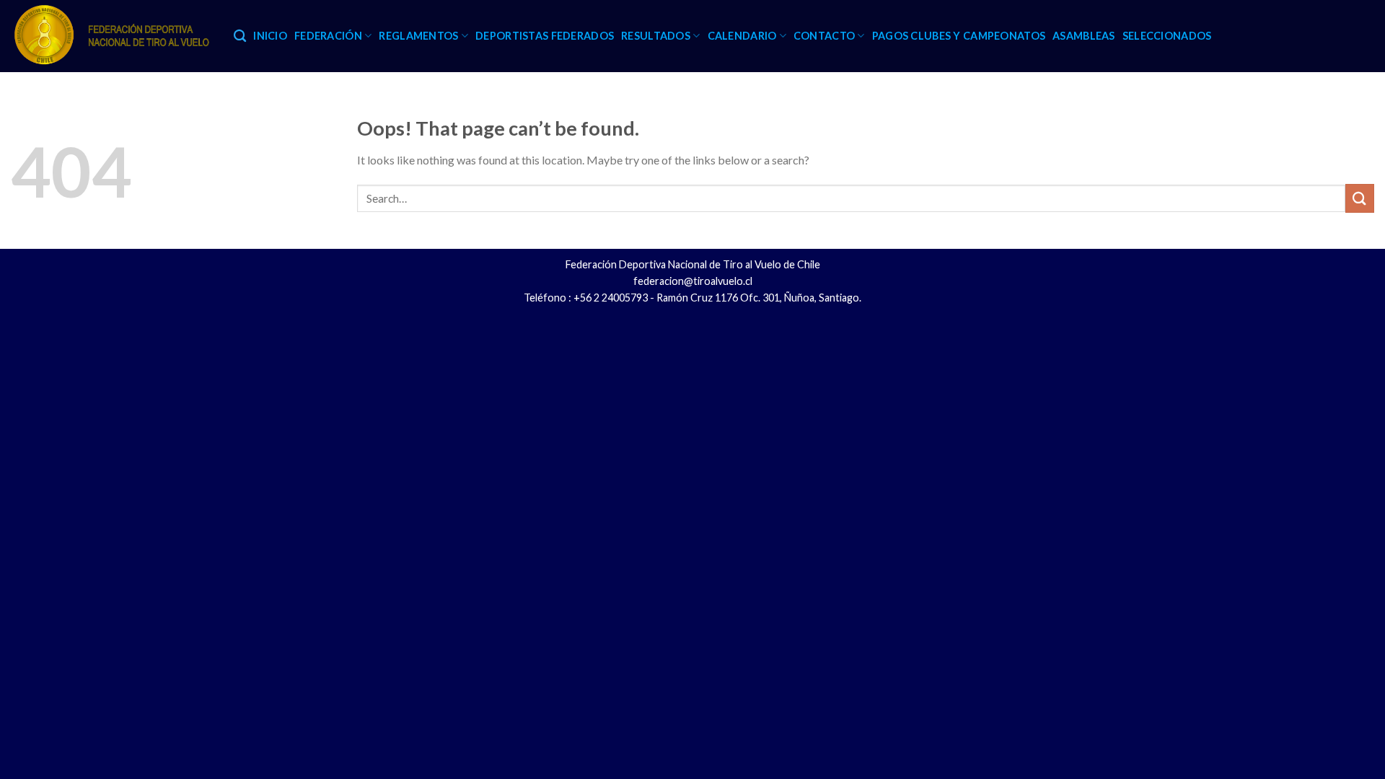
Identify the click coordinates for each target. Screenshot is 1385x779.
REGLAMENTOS (418, 36)
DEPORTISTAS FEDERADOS (544, 36)
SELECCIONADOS (1167, 36)
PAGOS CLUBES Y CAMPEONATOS (959, 36)
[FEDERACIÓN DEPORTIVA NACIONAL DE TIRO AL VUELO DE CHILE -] (111, 36)
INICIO (270, 36)
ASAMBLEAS (1083, 36)
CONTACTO (824, 36)
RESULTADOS (655, 36)
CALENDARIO (742, 36)
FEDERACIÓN (328, 36)
